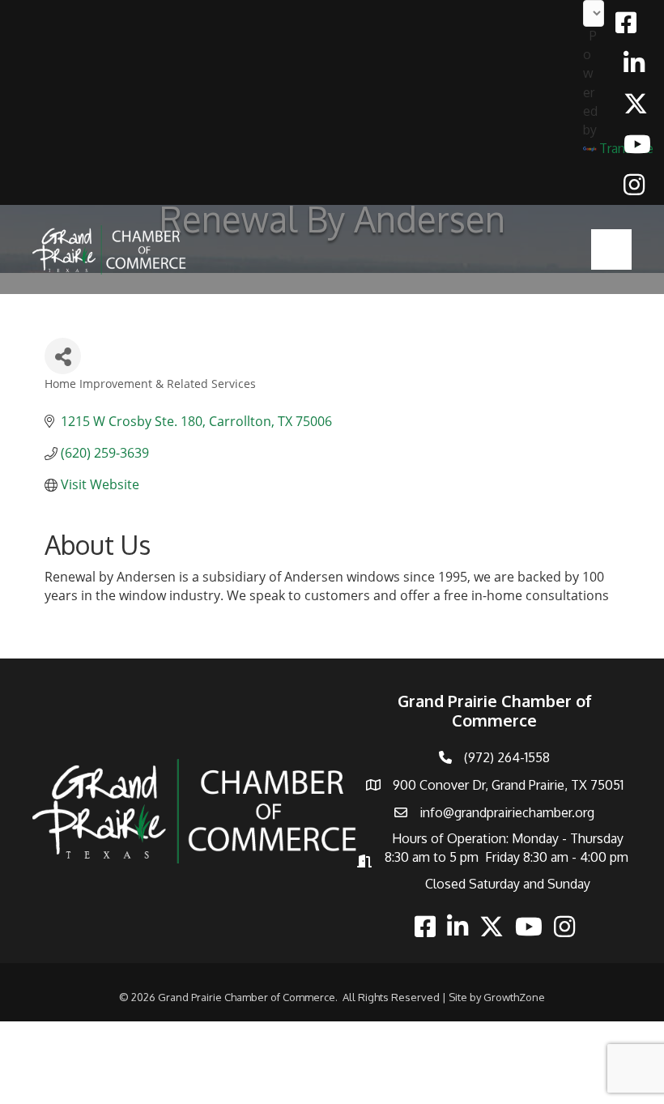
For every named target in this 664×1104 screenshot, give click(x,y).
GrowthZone (514, 997)
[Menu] (611, 249)
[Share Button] (63, 356)
